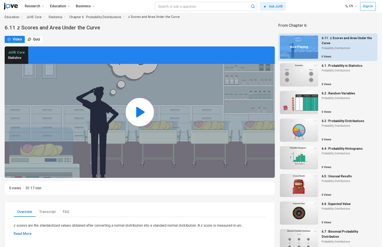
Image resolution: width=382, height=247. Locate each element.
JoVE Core (34, 17)
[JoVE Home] (11, 6)
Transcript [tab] (47, 212)
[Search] (253, 6)
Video (17, 39)
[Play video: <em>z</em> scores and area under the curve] (140, 112)
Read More (22, 234)
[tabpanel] (140, 229)
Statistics (56, 17)
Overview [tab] (24, 212)
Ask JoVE (276, 6)
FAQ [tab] (66, 212)
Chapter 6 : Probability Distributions (95, 17)
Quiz (36, 39)
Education (12, 17)
